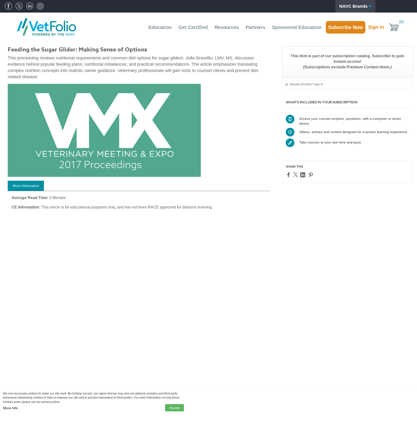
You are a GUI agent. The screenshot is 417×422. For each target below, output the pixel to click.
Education (160, 27)
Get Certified (193, 27)
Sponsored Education (296, 27)
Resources (227, 27)
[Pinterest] (311, 174)
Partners (255, 27)
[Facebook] (289, 174)
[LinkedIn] (303, 174)
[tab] (26, 186)
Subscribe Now (345, 27)
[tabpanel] (139, 204)
